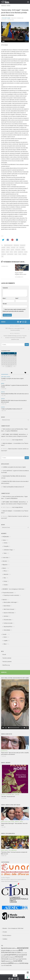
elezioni (8, 249)
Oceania (5, 584)
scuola (15, 963)
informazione (17, 249)
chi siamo (5, 932)
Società (3, 391)
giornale (6, 955)
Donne (5, 637)
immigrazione (12, 957)
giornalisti (19, 955)
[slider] (13, 727)
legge (20, 959)
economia (3, 249)
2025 (14, 366)
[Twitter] (20, 322)
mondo (7, 251)
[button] (15, 704)
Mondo (8, 5)
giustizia (24, 955)
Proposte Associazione (8, 592)
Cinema (5, 543)
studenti (2, 965)
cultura (11, 950)
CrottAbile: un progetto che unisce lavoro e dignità (12, 378)
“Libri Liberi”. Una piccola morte (8, 796)
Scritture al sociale (5, 376)
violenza (7, 965)
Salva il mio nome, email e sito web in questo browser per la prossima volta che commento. (14, 310)
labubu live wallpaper (7, 443)
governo (12, 249)
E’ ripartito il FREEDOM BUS (11, 431)
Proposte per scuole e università (11, 595)
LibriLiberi (6, 616)
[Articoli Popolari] (11, 372)
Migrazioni (5, 564)
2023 (3, 366)
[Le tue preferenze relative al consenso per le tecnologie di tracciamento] (27, 977)
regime (15, 254)
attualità (3, 950)
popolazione (20, 251)
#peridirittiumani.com (8, 245)
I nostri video (5, 557)
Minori (5, 644)
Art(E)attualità (6, 536)
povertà (25, 251)
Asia (5, 578)
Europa (5, 581)
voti (2, 256)
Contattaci (5, 939)
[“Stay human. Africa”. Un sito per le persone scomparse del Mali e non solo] (15, 842)
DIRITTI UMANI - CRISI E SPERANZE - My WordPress (14, 434)
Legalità (5, 640)
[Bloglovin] (28, 322)
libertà (22, 959)
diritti (21, 950)
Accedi (4, 654)
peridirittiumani (4, 963)
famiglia (2, 954)
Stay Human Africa (8, 626)
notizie (11, 251)
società (21, 963)
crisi (17, 247)
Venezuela (24, 254)
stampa (26, 963)
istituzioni (10, 959)
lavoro (14, 959)
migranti (3, 961)
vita (10, 965)
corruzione (13, 247)
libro (26, 959)
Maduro (3, 251)
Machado (23, 249)
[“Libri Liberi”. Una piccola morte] (15, 779)
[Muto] (24, 727)
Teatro (5, 553)
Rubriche (5, 599)
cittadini (8, 247)
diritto (16, 952)
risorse (19, 254)
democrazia (15, 950)
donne (19, 952)
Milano (11, 961)
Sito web (5, 303)
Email (17, 298)
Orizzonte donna (7, 619)
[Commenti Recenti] (18, 372)
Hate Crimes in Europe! (9, 609)
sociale (18, 963)
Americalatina (16, 245)
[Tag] (25, 372)
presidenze (4, 254)
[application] (15, 704)
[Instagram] (23, 322)
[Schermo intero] (27, 727)
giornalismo (12, 955)
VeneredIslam (7, 630)
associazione (22, 245)
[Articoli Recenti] (4, 372)
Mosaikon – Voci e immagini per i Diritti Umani (13, 928)
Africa (5, 571)
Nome (4, 298)
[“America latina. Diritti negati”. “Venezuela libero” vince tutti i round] (15, 813)
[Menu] (28, 2)
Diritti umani (11, 952)
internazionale (4, 959)
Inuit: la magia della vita (17, 439)
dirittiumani (22, 247)
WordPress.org (6, 665)
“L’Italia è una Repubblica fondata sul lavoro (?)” (11, 409)
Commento (5, 287)
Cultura (4, 540)
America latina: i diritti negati (10, 602)
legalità (17, 959)
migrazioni (7, 961)
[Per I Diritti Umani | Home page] (6, 2)
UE (4, 965)
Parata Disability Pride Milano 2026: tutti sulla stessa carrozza (15, 393)
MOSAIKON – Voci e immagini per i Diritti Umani (13, 589)
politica (15, 251)
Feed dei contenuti (7, 658)
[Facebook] (18, 322)
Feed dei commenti (7, 661)
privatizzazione (10, 254)
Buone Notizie (7, 605)
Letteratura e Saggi (8, 549)
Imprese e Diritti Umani (9, 612)
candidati (3, 247)
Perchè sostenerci (7, 935)
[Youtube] (25, 322)
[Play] (3, 727)
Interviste (5, 561)
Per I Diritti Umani (6, 18)
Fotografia (6, 546)
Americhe (3, 5)
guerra (7, 957)
